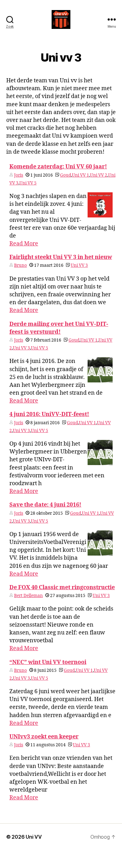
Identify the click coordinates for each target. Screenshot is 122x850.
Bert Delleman (28, 595)
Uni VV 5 (28, 183)
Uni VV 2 (98, 175)
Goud (65, 175)
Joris (18, 175)
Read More (23, 243)
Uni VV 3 (79, 265)
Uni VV (34, 837)
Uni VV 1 (80, 175)
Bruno (20, 265)
